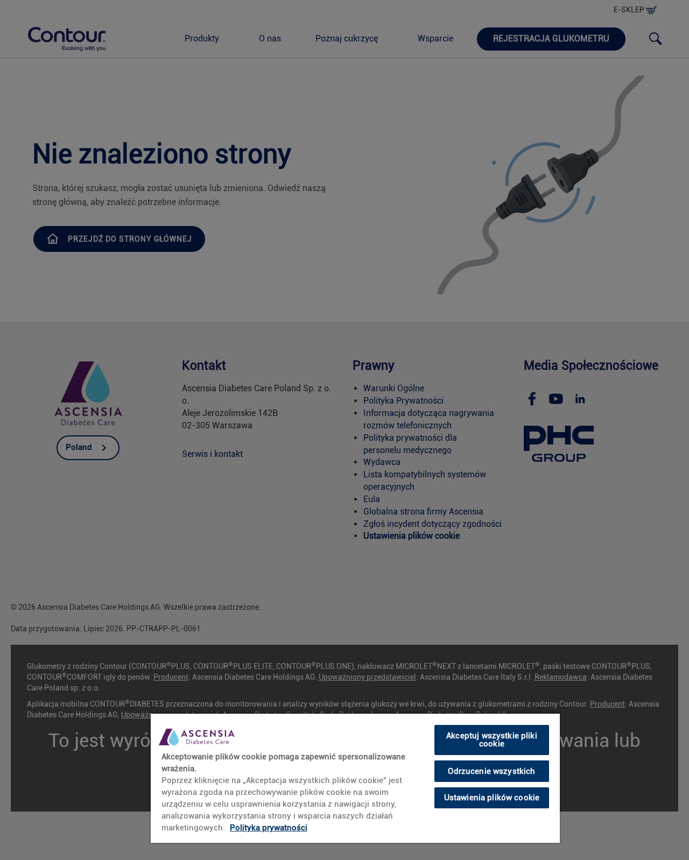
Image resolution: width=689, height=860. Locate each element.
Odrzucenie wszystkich (491, 771)
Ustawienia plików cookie (492, 797)
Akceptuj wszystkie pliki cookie (491, 740)
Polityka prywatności (268, 828)
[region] (355, 778)
